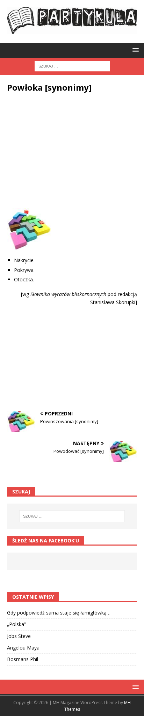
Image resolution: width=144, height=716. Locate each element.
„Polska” (16, 624)
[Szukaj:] (72, 65)
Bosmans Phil (22, 659)
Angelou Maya (23, 647)
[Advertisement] (72, 152)
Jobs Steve (19, 636)
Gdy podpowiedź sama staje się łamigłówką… (58, 612)
